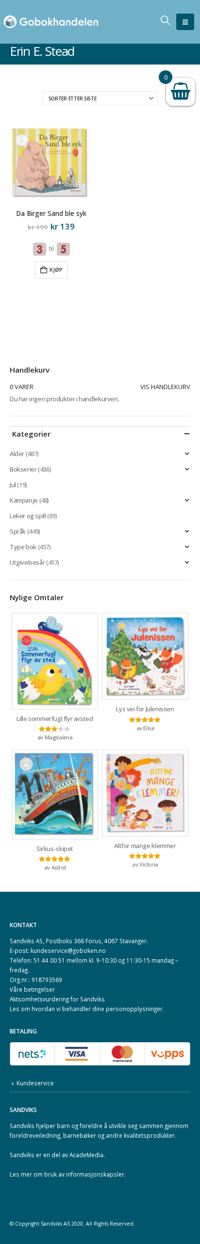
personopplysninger (134, 1009)
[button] (185, 22)
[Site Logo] (51, 22)
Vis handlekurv (165, 386)
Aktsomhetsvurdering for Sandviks (57, 999)
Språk (18, 531)
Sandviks (22, 1125)
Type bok (23, 546)
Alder (17, 453)
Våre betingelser (32, 989)
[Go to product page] (51, 163)
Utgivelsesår (27, 562)
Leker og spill (28, 515)
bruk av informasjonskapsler (84, 1174)
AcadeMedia (86, 1155)
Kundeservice (35, 1083)
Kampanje (24, 500)
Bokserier (23, 469)
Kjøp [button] (56, 269)
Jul (13, 484)
